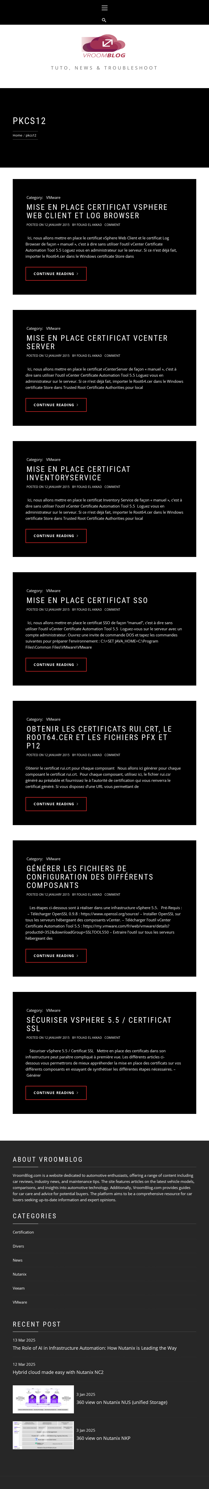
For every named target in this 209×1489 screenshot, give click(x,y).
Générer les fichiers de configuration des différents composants (90, 877)
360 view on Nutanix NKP (103, 1438)
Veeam (19, 1288)
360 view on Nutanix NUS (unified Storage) (121, 1402)
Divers (18, 1246)
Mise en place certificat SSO (87, 600)
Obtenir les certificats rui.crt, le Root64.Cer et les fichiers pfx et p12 (99, 737)
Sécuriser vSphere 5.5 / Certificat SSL (99, 1024)
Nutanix (20, 1274)
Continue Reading (54, 273)
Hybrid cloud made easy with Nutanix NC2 (58, 1372)
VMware (53, 197)
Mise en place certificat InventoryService (79, 473)
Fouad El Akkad (89, 225)
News (17, 1260)
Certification (23, 1232)
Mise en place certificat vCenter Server (97, 342)
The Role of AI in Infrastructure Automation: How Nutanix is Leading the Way (95, 1348)
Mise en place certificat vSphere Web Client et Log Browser (97, 211)
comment (112, 225)
